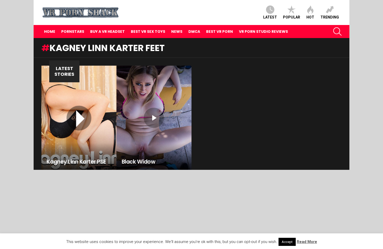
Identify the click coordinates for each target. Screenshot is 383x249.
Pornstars (72, 31)
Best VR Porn (219, 31)
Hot (310, 17)
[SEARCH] (337, 31)
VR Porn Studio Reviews (263, 31)
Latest (270, 17)
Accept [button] (287, 242)
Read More (307, 241)
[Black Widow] (153, 118)
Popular (291, 17)
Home (49, 31)
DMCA (194, 31)
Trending (329, 17)
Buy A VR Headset (107, 31)
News (176, 31)
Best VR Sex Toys (148, 31)
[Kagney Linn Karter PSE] (78, 118)
